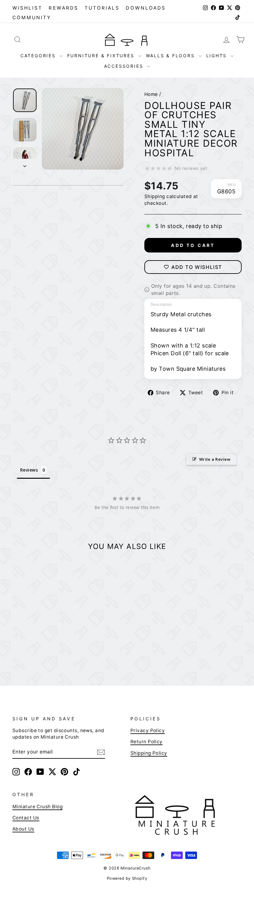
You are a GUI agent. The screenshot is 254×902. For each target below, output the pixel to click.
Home (151, 94)
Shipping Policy (148, 753)
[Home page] (127, 39)
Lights (217, 55)
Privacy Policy (147, 730)
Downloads (146, 8)
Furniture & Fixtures (102, 55)
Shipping (154, 196)
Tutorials (102, 8)
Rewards (63, 8)
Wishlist (27, 8)
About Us (23, 829)
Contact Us (25, 818)
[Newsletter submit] (101, 752)
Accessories (125, 66)
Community (31, 17)
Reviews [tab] (29, 470)
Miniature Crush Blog (37, 806)
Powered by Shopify (127, 878)
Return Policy (146, 741)
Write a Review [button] (214, 459)
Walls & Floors (171, 55)
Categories (39, 55)
